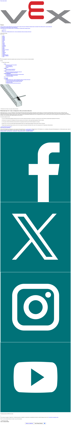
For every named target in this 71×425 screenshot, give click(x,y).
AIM (9, 28)
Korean (3, 43)
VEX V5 (18, 26)
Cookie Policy (15, 130)
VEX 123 (1, 26)
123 (6, 28)
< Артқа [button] (1, 126)
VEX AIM (8, 26)
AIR (23, 28)
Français (3, 40)
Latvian (3, 44)
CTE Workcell (16, 28)
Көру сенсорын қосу (9, 66)
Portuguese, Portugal (5, 49)
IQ (2, 30)
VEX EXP (14, 26)
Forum (47, 26)
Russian (3, 50)
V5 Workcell (21, 28)
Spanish (3, 39)
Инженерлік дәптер (9, 82)
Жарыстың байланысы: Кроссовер (12, 72)
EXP (12, 28)
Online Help (50, 26)
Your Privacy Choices (39, 423)
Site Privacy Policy (3, 130)
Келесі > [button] (10, 126)
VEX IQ (11, 26)
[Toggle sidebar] (0, 58)
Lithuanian (4, 45)
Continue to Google (6, 421)
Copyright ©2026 (28, 129)
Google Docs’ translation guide (53, 417)
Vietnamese (4, 52)
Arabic (3, 35)
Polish (3, 48)
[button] (35, 201)
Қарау (7, 77)
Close (1, 421)
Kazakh (3, 42)
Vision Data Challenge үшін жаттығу (12, 75)
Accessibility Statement (29, 130)
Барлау (7, 67)
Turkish (3, 53)
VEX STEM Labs (41, 26)
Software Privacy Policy (21, 130)
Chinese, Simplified (5, 54)
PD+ (45, 26)
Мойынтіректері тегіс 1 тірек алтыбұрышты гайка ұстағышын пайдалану (18, 79)
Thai (3, 41)
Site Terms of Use (9, 130)
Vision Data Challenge (9, 76)
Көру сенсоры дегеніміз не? (10, 69)
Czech (3, 56)
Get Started (36, 26)
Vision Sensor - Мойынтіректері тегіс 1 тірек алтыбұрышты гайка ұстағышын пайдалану (16, 31)
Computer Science (32, 26)
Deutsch (3, 37)
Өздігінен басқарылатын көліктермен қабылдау (14, 71)
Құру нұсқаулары (9, 65)
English (3, 38)
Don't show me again (5, 420)
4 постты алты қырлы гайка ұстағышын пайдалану (14, 80)
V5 (13, 28)
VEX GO (5, 26)
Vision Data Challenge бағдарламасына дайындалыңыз (15, 74)
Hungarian (4, 46)
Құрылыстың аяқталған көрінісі (11, 64)
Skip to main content (3, 0)
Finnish (3, 51)
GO (8, 28)
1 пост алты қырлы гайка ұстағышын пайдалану (14, 81)
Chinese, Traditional (5, 55)
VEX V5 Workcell (26, 26)
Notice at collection (29, 423)
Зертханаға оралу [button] (6, 126)
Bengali (3, 36)
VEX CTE (21, 26)
